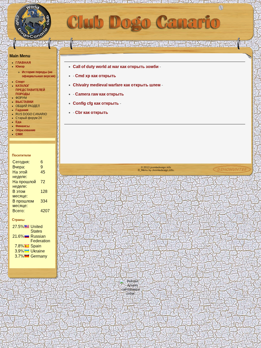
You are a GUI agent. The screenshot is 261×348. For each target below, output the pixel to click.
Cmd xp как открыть (95, 76)
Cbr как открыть (91, 112)
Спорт (20, 82)
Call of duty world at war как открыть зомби (116, 66)
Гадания (22, 110)
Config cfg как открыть (96, 103)
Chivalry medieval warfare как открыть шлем (117, 85)
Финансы (23, 126)
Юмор (20, 66)
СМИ (19, 134)
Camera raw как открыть (99, 94)
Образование (25, 130)
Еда (18, 122)
